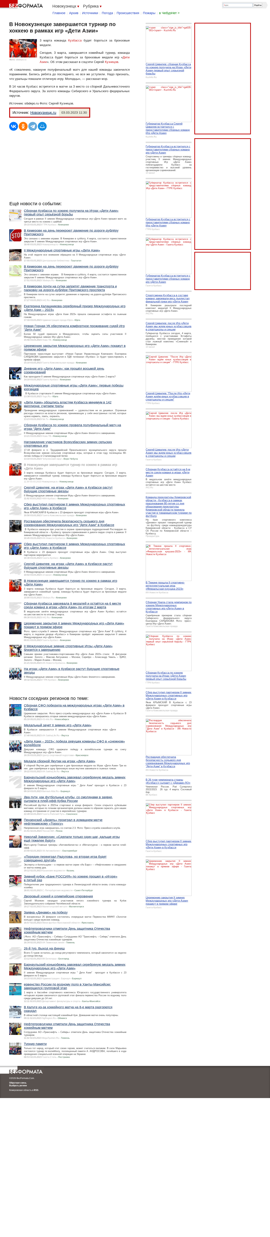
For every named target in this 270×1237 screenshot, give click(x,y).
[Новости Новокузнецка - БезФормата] (22, 4)
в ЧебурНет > (169, 13)
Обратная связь (17, 1083)
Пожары (149, 13)
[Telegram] (32, 126)
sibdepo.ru (21, 59)
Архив (73, 13)
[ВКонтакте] (13, 126)
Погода (107, 13)
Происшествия (128, 13)
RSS (36, 1090)
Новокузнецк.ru (43, 113)
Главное (59, 13)
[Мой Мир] (42, 126)
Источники (90, 13)
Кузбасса (75, 40)
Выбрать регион (18, 1085)
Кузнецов (111, 62)
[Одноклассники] (23, 126)
